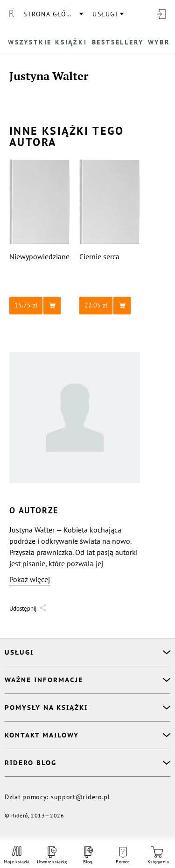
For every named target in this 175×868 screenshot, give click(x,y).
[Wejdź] (161, 14)
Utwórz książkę (52, 862)
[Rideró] (11, 14)
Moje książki (16, 862)
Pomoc (123, 862)
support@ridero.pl (80, 797)
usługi (105, 14)
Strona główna (52, 14)
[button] (39, 305)
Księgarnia (158, 862)
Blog (87, 862)
